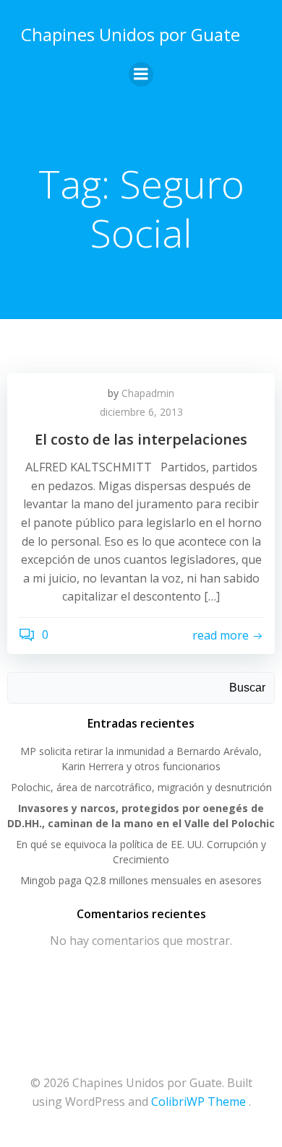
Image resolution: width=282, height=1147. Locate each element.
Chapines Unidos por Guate (130, 34)
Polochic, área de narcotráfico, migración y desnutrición (141, 787)
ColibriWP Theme (198, 1101)
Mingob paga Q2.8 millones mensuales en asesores (141, 880)
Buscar (247, 687)
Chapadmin (147, 393)
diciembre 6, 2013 (141, 412)
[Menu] (141, 74)
